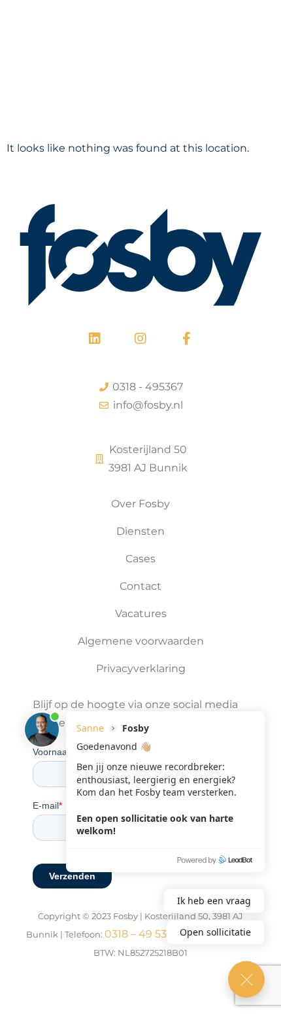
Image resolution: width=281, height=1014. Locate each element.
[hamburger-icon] (253, 51)
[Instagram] (140, 338)
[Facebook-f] (186, 338)
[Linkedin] (94, 338)
